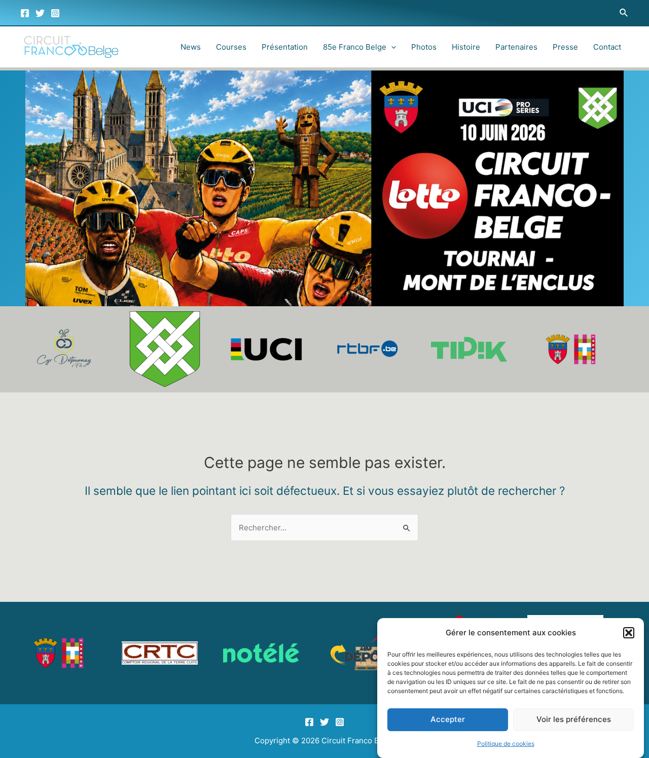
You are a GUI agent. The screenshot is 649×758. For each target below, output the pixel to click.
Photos (424, 47)
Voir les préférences (573, 720)
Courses (231, 47)
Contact (607, 47)
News (191, 47)
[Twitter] (40, 13)
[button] (629, 633)
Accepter (447, 720)
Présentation (285, 47)
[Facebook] (24, 13)
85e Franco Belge (354, 47)
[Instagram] (55, 13)
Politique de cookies (505, 743)
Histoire (466, 47)
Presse (565, 47)
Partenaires (516, 47)
